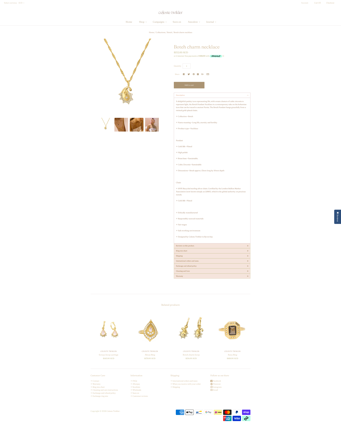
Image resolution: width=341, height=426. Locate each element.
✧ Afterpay (135, 384)
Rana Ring (232, 354)
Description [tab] (212, 95)
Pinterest (217, 384)
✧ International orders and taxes (183, 381)
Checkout (330, 3)
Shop (141, 21)
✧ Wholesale (136, 390)
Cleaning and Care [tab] (212, 271)
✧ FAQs (134, 381)
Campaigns (158, 21)
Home (129, 21)
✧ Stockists (135, 387)
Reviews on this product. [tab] (212, 246)
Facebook (217, 381)
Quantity (177, 66)
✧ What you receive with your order (185, 384)
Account (304, 3)
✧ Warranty (96, 384)
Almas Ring (150, 354)
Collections (160, 32)
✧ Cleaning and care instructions (104, 390)
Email (215, 390)
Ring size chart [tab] (212, 251)
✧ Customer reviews (139, 396)
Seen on (177, 21)
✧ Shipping (175, 387)
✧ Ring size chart (98, 387)
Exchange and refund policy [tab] (212, 266)
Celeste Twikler (108, 351)
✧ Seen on (135, 393)
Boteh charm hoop (191, 354)
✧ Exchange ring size (99, 396)
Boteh (169, 32)
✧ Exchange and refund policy (103, 393)
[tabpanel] (212, 170)
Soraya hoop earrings (108, 354)
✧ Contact (95, 381)
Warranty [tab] (212, 276)
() (317, 3)
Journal (210, 21)
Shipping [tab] (212, 256)
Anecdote (193, 21)
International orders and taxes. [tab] (212, 261)
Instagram (217, 387)
